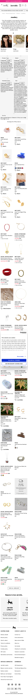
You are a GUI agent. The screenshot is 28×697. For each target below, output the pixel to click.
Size (16, 80)
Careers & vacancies (19, 651)
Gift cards (3, 651)
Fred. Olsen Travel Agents (7, 676)
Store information (19, 637)
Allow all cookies (14, 360)
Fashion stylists (4, 671)
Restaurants (18, 671)
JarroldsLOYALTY (10, 609)
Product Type (5, 58)
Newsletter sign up (19, 657)
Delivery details (4, 634)
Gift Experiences (19, 665)
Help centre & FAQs (19, 640)
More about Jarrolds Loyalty (10, 618)
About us (17, 643)
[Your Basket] (25, 5)
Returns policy (4, 637)
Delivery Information (18, 693)
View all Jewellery (14, 588)
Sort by (4, 115)
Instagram (12, 684)
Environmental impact (20, 654)
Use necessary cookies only (14, 363)
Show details (20, 356)
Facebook (8, 684)
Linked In (19, 684)
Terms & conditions (5, 643)
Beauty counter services (6, 668)
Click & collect (4, 640)
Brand (16, 58)
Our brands (17, 646)
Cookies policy (4, 649)
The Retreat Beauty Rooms (21, 668)
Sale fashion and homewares (7, 654)
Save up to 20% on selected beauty (14, 1)
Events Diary (18, 673)
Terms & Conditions (9, 693)
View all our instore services (7, 679)
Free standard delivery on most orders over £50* (12, 10)
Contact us (17, 634)
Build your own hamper (6, 673)
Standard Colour (6, 80)
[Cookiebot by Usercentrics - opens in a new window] (20, 333)
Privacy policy (4, 646)
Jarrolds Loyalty (4, 665)
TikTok (15, 684)
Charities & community (20, 649)
